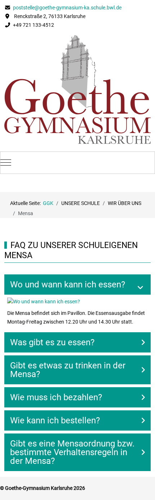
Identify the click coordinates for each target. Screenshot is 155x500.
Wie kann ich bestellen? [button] (55, 420)
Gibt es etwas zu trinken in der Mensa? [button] (67, 369)
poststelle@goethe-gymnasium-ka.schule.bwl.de (66, 7)
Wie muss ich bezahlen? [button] (56, 397)
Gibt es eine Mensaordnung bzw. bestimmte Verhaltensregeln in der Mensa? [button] (72, 452)
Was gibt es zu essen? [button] (52, 342)
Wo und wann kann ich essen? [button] (67, 284)
